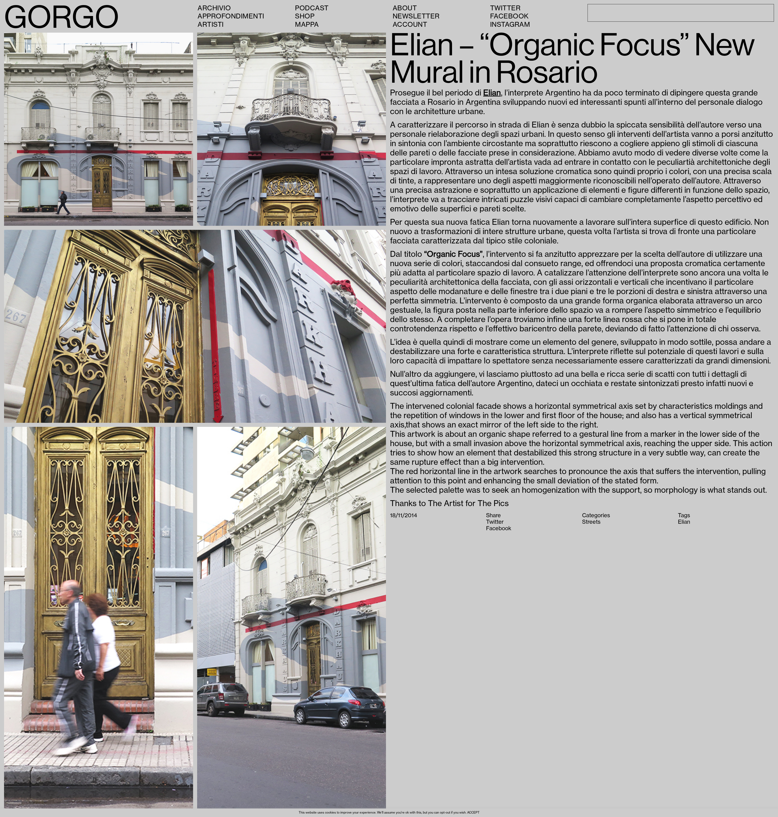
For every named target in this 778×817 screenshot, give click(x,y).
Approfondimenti (231, 16)
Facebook (509, 16)
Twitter (505, 8)
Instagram (510, 24)
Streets (591, 522)
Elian (492, 93)
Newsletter (416, 16)
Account (410, 24)
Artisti (211, 24)
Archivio (214, 8)
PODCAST (312, 8)
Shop (304, 16)
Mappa (307, 24)
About (405, 8)
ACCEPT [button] (473, 812)
